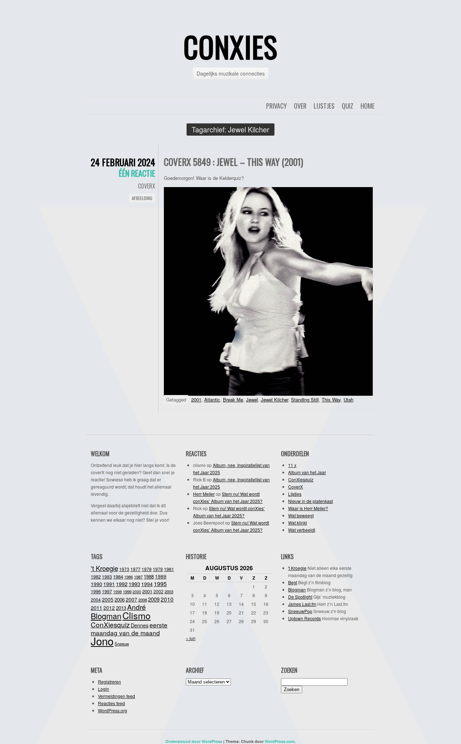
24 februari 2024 (123, 162)
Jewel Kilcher (274, 399)
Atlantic (212, 399)
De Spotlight (300, 597)
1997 (107, 591)
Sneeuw (122, 644)
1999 (127, 591)
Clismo (136, 615)
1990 (96, 584)
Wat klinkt (297, 523)
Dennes (139, 625)
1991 (109, 584)
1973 (124, 569)
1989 (160, 576)
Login (103, 689)
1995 (160, 584)
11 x (292, 465)
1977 (135, 569)
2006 (120, 599)
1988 (149, 576)
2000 (137, 591)
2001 (196, 399)
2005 (107, 599)
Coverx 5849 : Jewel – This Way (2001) (233, 161)
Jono (102, 640)
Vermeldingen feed (116, 696)
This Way (331, 399)
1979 (158, 569)
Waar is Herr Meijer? (308, 508)
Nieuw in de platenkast (310, 501)
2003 (169, 591)
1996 (96, 591)
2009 (154, 599)
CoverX (146, 186)
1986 (128, 577)
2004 (96, 599)
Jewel (252, 399)
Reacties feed (111, 703)
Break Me (233, 399)
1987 (138, 577)
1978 (147, 569)
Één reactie (137, 173)
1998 (117, 591)
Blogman (106, 615)
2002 (158, 591)
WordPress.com (280, 741)
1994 (147, 584)
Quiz (347, 105)
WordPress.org (112, 710)
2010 (167, 599)
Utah (348, 399)
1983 (107, 576)
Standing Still (305, 399)
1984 (118, 576)
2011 (96, 607)
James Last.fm (302, 604)
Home (368, 105)
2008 (142, 600)
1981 (169, 569)
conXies (230, 46)
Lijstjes (324, 105)
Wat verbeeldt (301, 530)
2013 (121, 607)
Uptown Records (304, 618)
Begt (292, 582)
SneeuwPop (300, 611)
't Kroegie (104, 568)
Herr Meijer (204, 494)
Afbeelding (142, 198)
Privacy (276, 105)
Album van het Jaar (307, 472)
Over (300, 105)
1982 (96, 576)
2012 (109, 607)
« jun (191, 638)
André (136, 607)
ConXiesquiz (300, 479)
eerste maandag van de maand (129, 628)
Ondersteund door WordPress (193, 741)
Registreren (109, 682)
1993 (134, 584)
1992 (121, 584)
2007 (131, 599)
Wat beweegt (301, 515)
